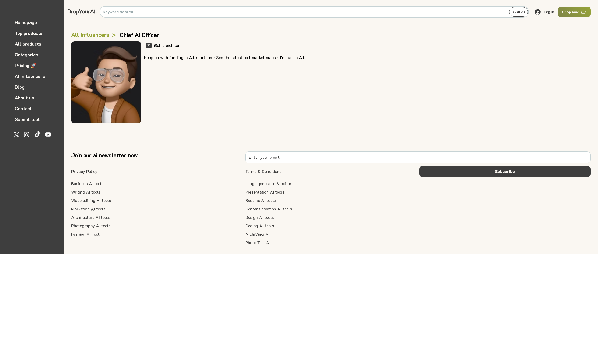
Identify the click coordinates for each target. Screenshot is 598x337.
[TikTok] (37, 134)
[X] (15, 134)
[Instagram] (26, 134)
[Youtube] (48, 134)
